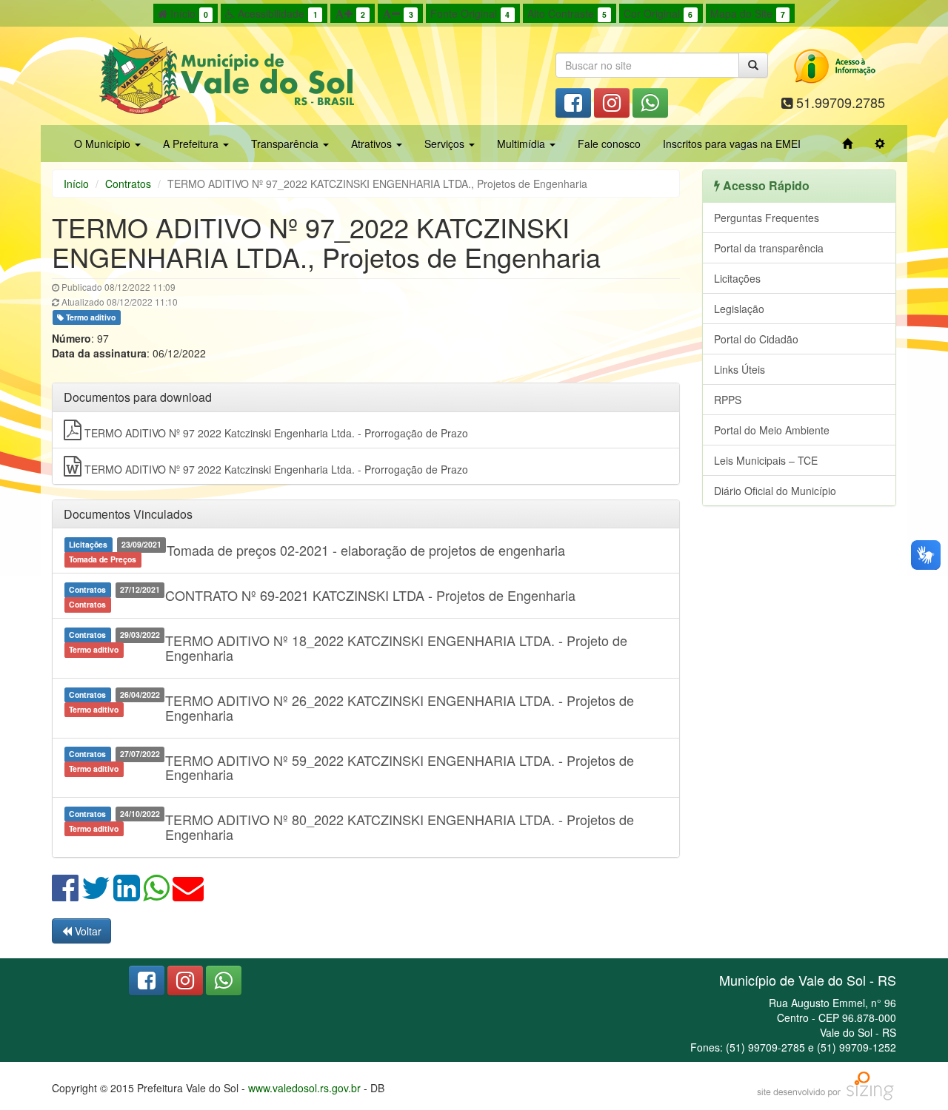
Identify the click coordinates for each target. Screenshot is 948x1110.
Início (187, 13)
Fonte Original (470, 13)
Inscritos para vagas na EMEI (732, 143)
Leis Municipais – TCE (766, 460)
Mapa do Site (747, 13)
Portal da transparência (769, 247)
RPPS (727, 399)
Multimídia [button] (522, 143)
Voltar (86, 931)
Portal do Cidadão (756, 339)
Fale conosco (609, 143)
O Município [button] (103, 143)
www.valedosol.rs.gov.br (304, 1087)
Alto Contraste (567, 13)
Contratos (128, 183)
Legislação (739, 308)
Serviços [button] (445, 143)
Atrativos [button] (373, 143)
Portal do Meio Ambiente (772, 430)
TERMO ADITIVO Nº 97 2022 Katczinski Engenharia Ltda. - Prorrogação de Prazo (274, 433)
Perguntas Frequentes (766, 217)
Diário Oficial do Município (775, 490)
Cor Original (658, 13)
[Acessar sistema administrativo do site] (880, 143)
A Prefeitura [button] (192, 143)
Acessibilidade (276, 13)
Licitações (737, 278)
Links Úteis (739, 369)
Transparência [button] (286, 143)
